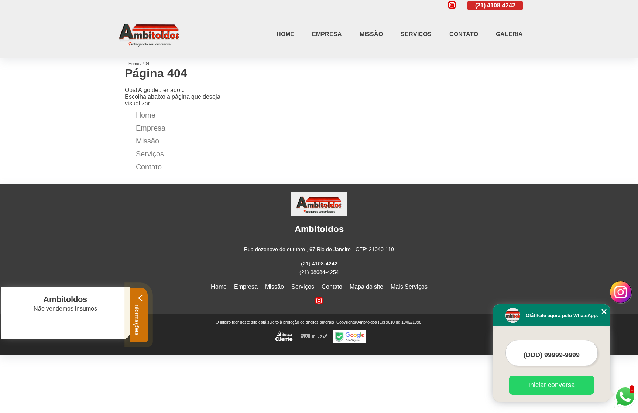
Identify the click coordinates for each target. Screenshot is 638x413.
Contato (463, 34)
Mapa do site (366, 287)
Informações (137, 318)
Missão (371, 34)
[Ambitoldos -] (149, 48)
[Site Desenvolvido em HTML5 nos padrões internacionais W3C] (313, 336)
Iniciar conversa (551, 385)
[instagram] (452, 5)
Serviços (416, 34)
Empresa (327, 34)
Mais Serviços (409, 287)
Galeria (509, 34)
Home (285, 34)
